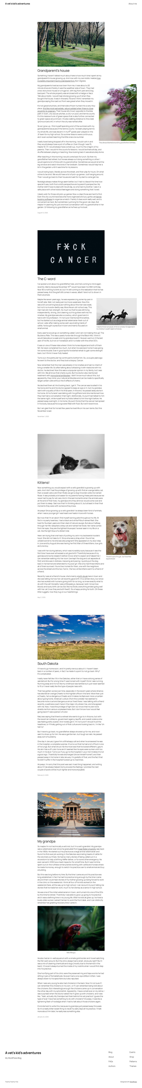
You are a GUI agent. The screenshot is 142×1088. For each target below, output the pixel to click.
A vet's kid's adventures (17, 3)
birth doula (82, 576)
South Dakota (48, 663)
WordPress (133, 1082)
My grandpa (46, 841)
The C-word (46, 279)
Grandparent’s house (54, 70)
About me (133, 3)
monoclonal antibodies (60, 375)
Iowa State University (87, 849)
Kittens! (43, 482)
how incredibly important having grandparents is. (69, 79)
